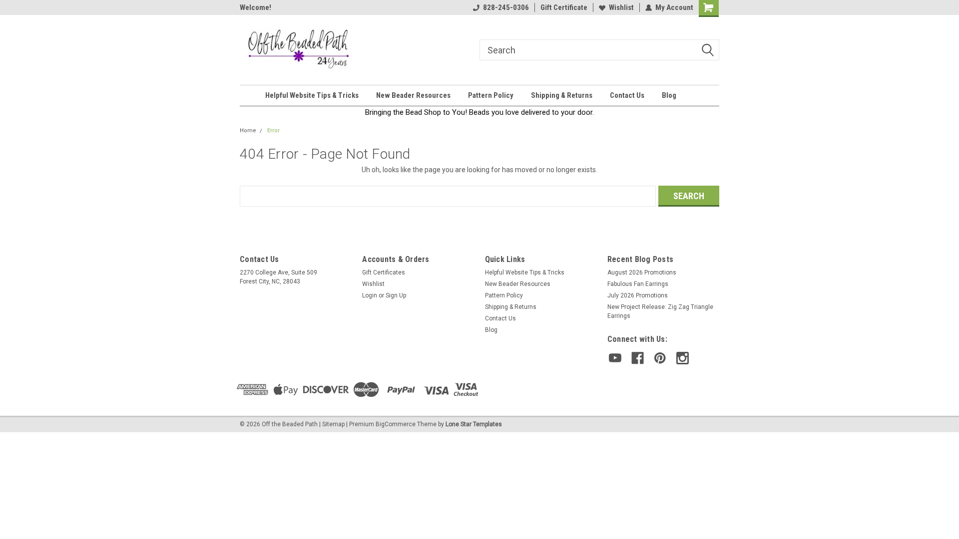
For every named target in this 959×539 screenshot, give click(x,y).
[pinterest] (660, 358)
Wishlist (621, 7)
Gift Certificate (563, 7)
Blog (669, 95)
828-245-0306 (506, 7)
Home (248, 130)
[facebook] (637, 358)
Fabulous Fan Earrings (637, 283)
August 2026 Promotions (641, 272)
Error (273, 130)
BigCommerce (396, 424)
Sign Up (396, 295)
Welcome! (255, 7)
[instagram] (682, 358)
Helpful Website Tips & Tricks (312, 95)
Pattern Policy (490, 95)
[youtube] (615, 358)
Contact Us (627, 95)
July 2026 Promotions (637, 295)
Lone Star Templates (474, 424)
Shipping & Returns (561, 95)
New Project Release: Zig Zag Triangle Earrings (660, 311)
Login (369, 295)
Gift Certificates (383, 272)
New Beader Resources (413, 95)
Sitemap (333, 424)
